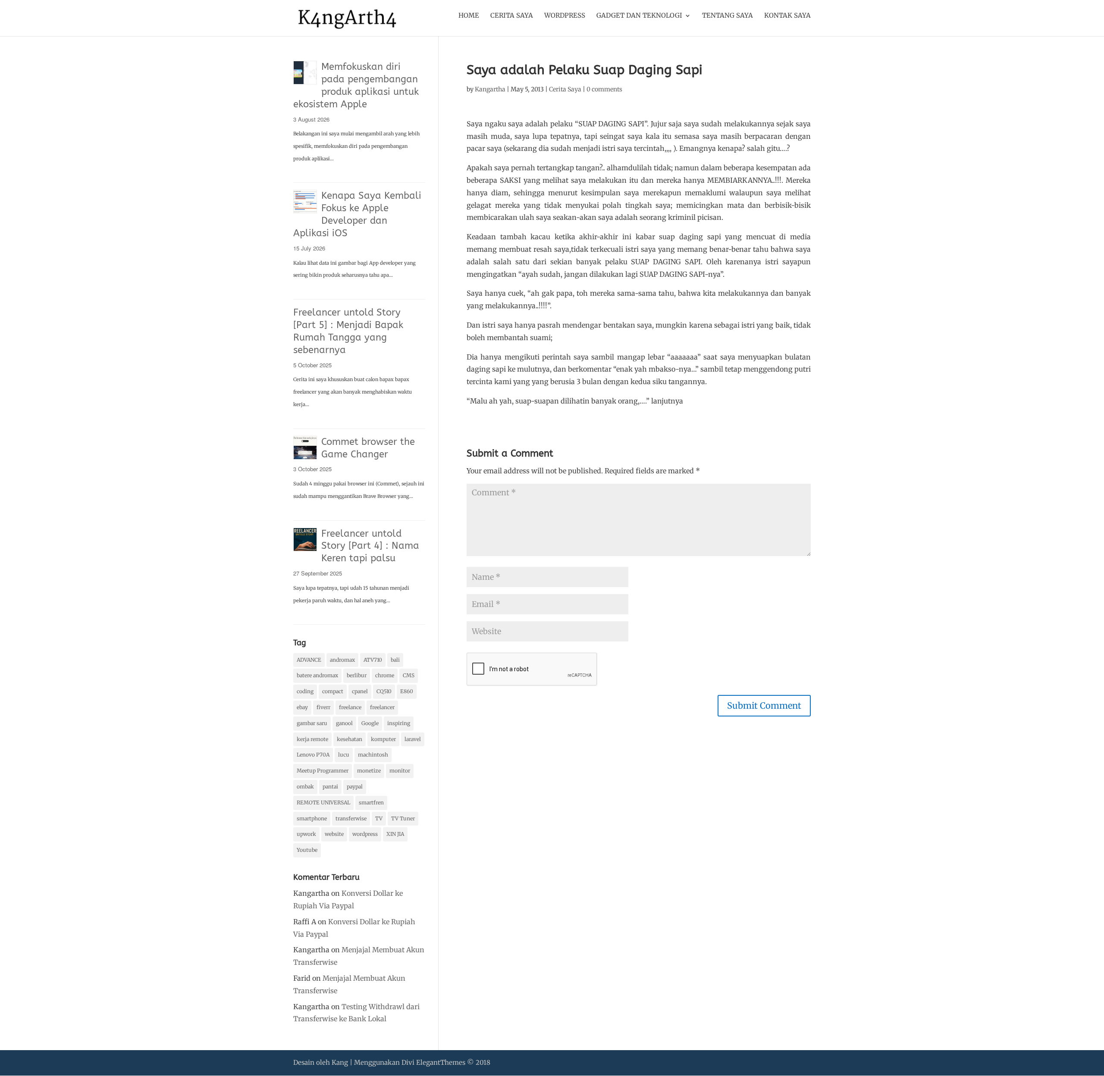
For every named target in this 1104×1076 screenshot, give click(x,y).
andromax (342, 660)
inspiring (398, 723)
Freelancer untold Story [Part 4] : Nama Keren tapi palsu (370, 546)
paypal (355, 786)
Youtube (307, 850)
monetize (369, 770)
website (334, 834)
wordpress (365, 834)
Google (370, 723)
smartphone (312, 818)
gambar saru (312, 723)
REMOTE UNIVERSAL (323, 802)
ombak (305, 786)
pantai (330, 786)
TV (379, 818)
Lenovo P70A (313, 754)
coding (305, 691)
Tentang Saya (727, 16)
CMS (408, 675)
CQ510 (384, 691)
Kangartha (490, 89)
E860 (406, 691)
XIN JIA (395, 834)
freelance (350, 707)
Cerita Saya (511, 16)
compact (332, 691)
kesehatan (349, 739)
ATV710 (373, 660)
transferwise (351, 818)
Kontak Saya (787, 16)
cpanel (360, 691)
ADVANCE (309, 660)
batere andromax (317, 675)
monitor (399, 770)
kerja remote (312, 739)
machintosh (373, 754)
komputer (383, 739)
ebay (302, 707)
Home (468, 16)
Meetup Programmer (322, 770)
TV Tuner (403, 818)
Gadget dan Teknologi (639, 16)
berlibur (357, 675)
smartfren (371, 802)
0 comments (604, 89)
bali (395, 660)
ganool (344, 723)
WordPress (564, 16)
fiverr (323, 707)
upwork (306, 834)
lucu (343, 754)
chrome (384, 675)
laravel (413, 739)
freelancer (382, 707)
